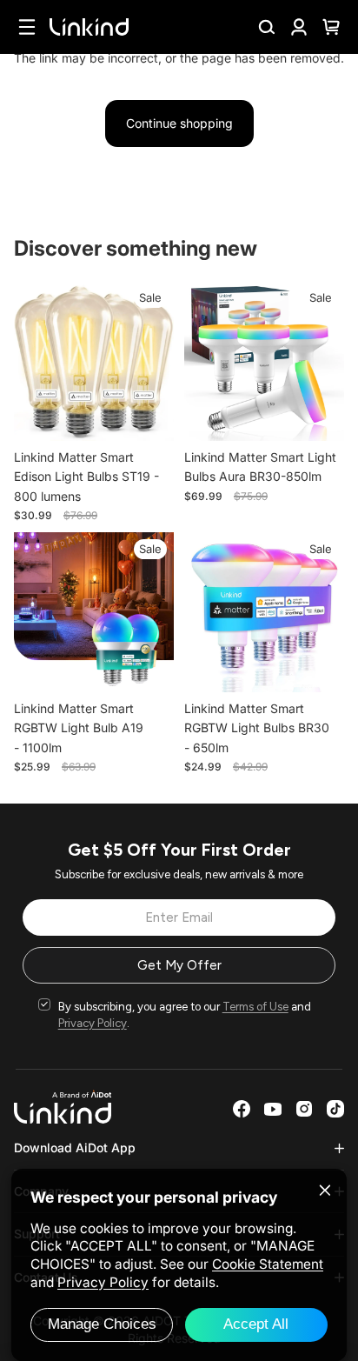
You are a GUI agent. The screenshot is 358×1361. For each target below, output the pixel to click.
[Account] (299, 27)
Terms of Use (255, 1006)
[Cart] (331, 27)
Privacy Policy (92, 1023)
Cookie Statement (267, 1264)
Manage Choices (102, 1324)
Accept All (255, 1324)
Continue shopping (179, 123)
